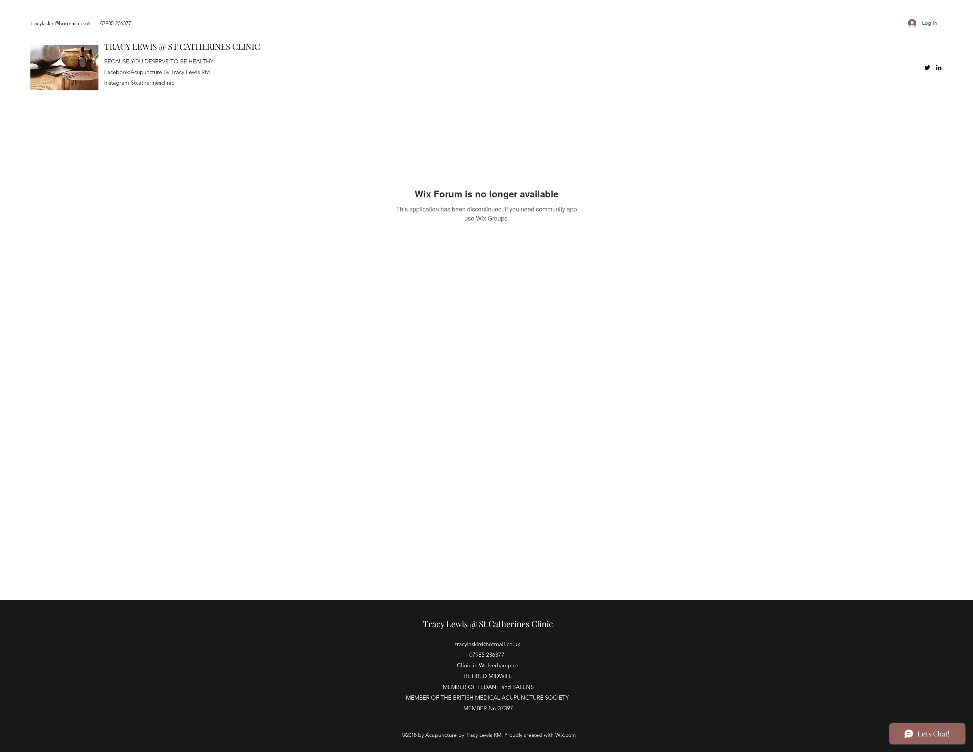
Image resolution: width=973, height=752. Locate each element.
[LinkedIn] (939, 67)
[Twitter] (927, 67)
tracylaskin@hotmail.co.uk (60, 23)
